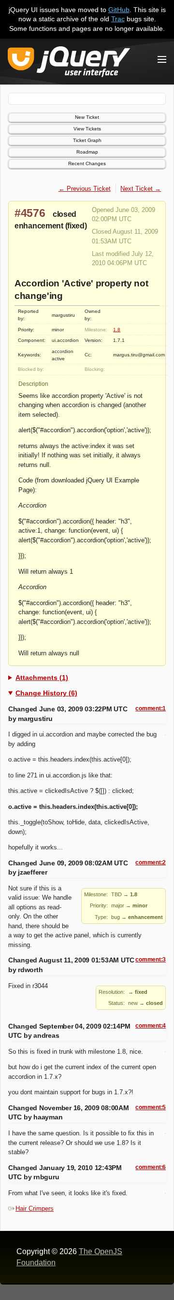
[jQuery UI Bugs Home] (69, 63)
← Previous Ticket (84, 188)
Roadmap (87, 152)
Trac (118, 19)
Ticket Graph (87, 140)
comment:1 (150, 708)
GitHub (119, 10)
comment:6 (150, 1167)
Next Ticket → (140, 188)
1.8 (116, 329)
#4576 (29, 213)
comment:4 (150, 1025)
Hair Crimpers (34, 1208)
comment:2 (150, 862)
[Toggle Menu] (162, 59)
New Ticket (87, 117)
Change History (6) (46, 693)
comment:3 (150, 959)
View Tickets (87, 128)
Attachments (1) (41, 677)
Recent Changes (87, 163)
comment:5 (150, 1107)
